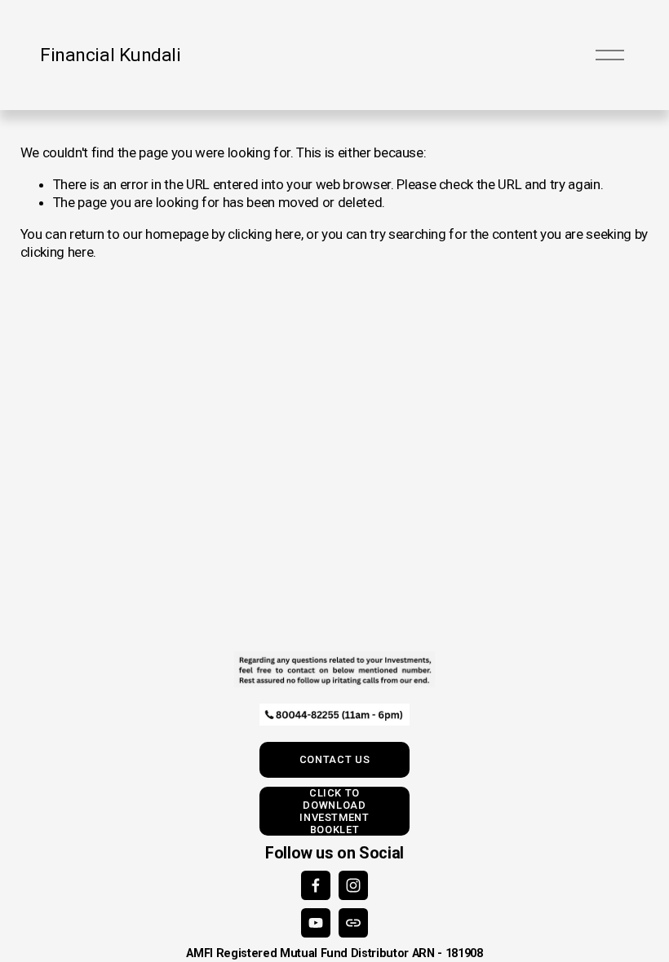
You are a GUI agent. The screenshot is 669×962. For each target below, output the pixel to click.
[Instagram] (353, 885)
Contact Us (334, 759)
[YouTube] (315, 923)
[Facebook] (315, 885)
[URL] (353, 923)
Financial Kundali (110, 55)
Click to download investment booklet (334, 811)
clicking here (264, 234)
